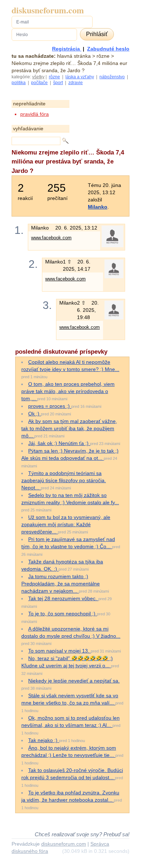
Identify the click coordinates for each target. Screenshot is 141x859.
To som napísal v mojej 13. (59, 651)
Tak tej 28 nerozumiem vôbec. (63, 598)
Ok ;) (34, 414)
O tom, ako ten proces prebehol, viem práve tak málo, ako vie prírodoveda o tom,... (68, 391)
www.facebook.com (51, 237)
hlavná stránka (74, 56)
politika (19, 82)
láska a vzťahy (79, 76)
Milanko (97, 207)
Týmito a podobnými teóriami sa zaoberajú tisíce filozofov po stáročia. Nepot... (63, 480)
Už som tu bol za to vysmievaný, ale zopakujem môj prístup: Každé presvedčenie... (65, 524)
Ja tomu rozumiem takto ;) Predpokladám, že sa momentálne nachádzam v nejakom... (60, 584)
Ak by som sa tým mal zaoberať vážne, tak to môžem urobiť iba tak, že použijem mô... (69, 428)
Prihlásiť (97, 34)
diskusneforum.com (48, 10)
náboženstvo (112, 76)
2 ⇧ (82, 303)
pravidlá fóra (34, 114)
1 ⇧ (68, 262)
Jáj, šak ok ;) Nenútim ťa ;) (59, 443)
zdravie (75, 82)
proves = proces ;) (49, 406)
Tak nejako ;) (43, 740)
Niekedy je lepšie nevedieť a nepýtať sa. (74, 681)
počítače (39, 82)
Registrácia (66, 49)
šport (58, 82)
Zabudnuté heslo (108, 49)
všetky (38, 76)
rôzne (54, 76)
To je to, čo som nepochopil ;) (62, 613)
